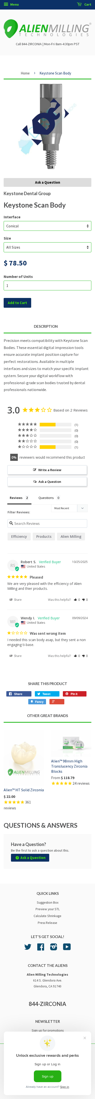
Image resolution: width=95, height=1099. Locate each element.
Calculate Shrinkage (47, 916)
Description (46, 326)
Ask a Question (47, 182)
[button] (77, 600)
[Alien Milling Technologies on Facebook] (40, 949)
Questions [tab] (46, 498)
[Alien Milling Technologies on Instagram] (53, 949)
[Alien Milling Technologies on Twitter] (27, 949)
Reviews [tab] (16, 498)
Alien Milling (71, 536)
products (43, 536)
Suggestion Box (47, 902)
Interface (12, 216)
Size (7, 238)
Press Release (47, 923)
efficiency (19, 536)
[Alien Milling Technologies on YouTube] (67, 949)
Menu (14, 4)
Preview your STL (48, 909)
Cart (87, 4)
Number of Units (18, 276)
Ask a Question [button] (49, 481)
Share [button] (17, 600)
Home (25, 73)
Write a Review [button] (49, 470)
